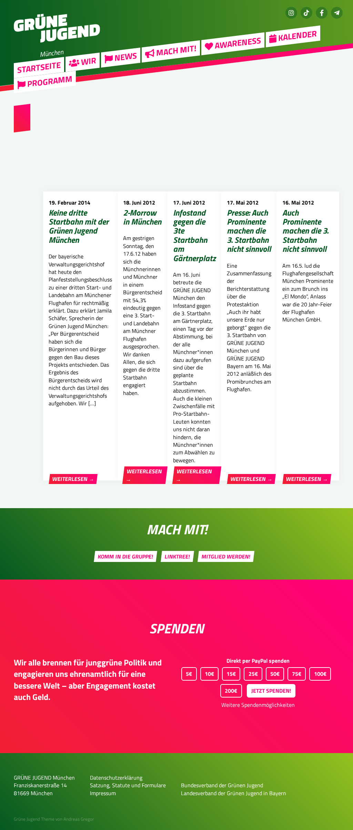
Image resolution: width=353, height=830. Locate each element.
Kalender (296, 35)
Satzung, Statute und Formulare (128, 785)
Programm (49, 81)
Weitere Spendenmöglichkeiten (258, 705)
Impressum (103, 793)
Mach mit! (175, 50)
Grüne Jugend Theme (34, 819)
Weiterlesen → (73, 479)
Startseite (39, 67)
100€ (320, 674)
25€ (253, 674)
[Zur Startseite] (57, 47)
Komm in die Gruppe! (126, 556)
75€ (296, 674)
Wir (87, 61)
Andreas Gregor (78, 819)
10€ (209, 674)
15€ (231, 674)
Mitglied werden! (226, 556)
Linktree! (177, 556)
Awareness (237, 43)
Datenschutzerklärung (116, 777)
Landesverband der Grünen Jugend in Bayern (233, 793)
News (125, 57)
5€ (189, 674)
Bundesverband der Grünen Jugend (222, 785)
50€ (275, 674)
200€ (231, 690)
